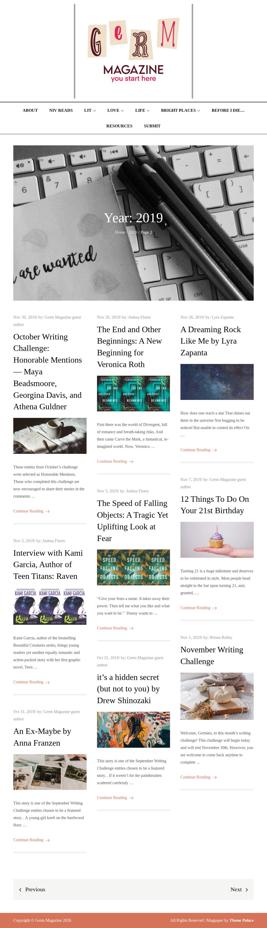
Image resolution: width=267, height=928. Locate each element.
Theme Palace (241, 920)
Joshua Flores (139, 317)
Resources (119, 126)
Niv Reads (61, 110)
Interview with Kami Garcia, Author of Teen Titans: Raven (48, 564)
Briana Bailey (221, 637)
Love (113, 110)
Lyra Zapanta (223, 317)
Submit (152, 126)
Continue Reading (28, 511)
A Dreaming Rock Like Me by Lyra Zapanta (210, 341)
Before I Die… (228, 110)
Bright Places (178, 110)
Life (140, 110)
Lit (88, 110)
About (30, 110)
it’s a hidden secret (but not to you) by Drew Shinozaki (128, 688)
